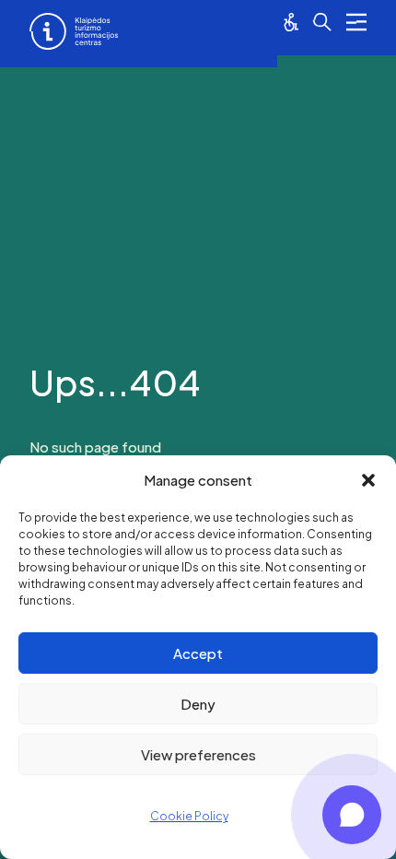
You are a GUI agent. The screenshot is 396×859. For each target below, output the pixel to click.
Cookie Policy (189, 816)
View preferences (198, 754)
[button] (368, 480)
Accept (198, 653)
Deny (198, 703)
